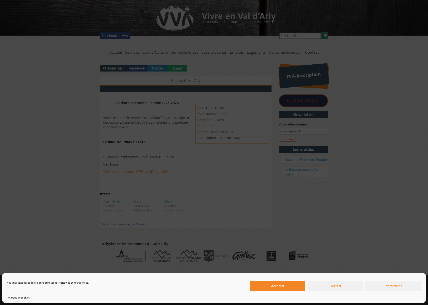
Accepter (277, 286)
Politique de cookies (18, 297)
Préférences (393, 286)
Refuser (335, 286)
